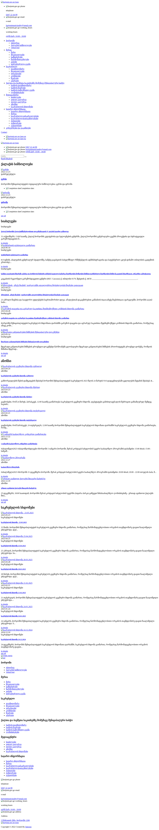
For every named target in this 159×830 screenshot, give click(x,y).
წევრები (15, 78)
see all (3, 216)
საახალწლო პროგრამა (10, 467)
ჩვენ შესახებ (6, 159)
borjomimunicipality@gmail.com (19, 25)
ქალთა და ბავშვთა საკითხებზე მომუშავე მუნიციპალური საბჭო (35, 83)
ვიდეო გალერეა (18, 100)
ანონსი (14, 104)
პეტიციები (15, 121)
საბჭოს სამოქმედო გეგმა (23, 90)
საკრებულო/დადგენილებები (24, 118)
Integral (28, 827)
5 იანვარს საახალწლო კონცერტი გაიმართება (19, 444)
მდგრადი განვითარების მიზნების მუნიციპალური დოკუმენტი (25, 342)
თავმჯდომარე (17, 69)
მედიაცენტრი (12, 95)
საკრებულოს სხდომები (22, 107)
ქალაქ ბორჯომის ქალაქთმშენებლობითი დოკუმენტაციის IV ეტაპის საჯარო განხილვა (35, 231)
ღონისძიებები (17, 92)
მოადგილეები (17, 55)
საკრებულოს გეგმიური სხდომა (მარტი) (16, 397)
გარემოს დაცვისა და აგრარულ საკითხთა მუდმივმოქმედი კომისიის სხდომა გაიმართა (35, 318)
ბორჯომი (10, 41)
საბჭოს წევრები (18, 88)
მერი (13, 52)
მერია (9, 50)
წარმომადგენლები (20, 59)
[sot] (3, 658)
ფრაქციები (16, 74)
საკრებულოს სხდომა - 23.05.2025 (14, 522)
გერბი (4, 179)
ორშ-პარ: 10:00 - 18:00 (16, 36)
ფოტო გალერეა (18, 102)
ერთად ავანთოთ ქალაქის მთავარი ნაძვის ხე (18, 488)
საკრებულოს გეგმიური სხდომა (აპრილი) (17, 376)
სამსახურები (16, 57)
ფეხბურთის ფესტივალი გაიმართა (14, 255)
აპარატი (15, 81)
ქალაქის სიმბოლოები (21, 45)
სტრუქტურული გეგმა (20, 64)
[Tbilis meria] (6, 656)
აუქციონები (16, 126)
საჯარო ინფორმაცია (15, 109)
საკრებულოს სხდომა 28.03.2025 (13, 569)
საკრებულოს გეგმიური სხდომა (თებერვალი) (19, 420)
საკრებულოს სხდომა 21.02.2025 (13, 593)
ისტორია (15, 43)
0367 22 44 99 (11, 15)
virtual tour (15, 48)
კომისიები (15, 76)
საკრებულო (11, 66)
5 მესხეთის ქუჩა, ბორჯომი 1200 (15, 820)
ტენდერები (16, 123)
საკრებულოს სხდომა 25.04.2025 (13, 546)
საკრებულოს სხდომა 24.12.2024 (13, 639)
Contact (4, 132)
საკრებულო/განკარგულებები (25, 116)
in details (4, 243)
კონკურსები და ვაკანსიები (18, 128)
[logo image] (10, 143)
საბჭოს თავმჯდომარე (21, 85)
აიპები (14, 62)
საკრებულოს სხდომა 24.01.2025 (13, 616)
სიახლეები (16, 97)
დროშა (4, 202)
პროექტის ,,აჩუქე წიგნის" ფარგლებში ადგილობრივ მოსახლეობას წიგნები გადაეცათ (35, 295)
